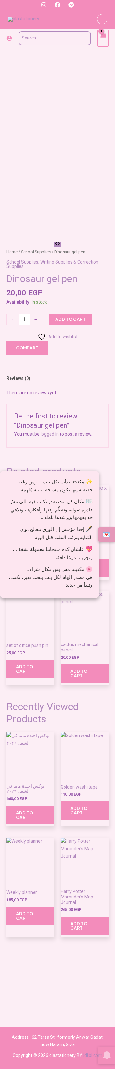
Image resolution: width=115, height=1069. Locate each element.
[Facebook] (57, 5)
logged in (50, 434)
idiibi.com (92, 1055)
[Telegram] (71, 5)
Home (12, 252)
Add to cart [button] (24, 669)
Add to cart (70, 319)
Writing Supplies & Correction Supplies (52, 264)
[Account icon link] (9, 38)
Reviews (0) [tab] (18, 378)
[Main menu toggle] (102, 19)
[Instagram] (44, 5)
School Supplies (36, 252)
